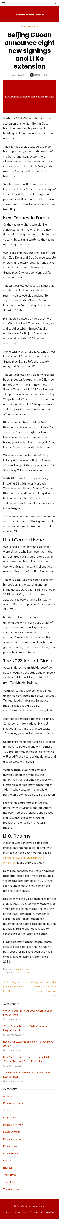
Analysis (7, 1096)
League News (10, 1117)
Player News (10, 1146)
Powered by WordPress (17, 1212)
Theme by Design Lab (43, 1212)
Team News (9, 1175)
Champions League (13, 1103)
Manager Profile (11, 1131)
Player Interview (12, 1139)
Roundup (8, 1167)
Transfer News (29, 26)
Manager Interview (13, 1124)
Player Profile (10, 1153)
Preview (7, 1160)
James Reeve (40, 74)
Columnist (8, 1110)
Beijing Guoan (22, 972)
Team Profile (10, 1182)
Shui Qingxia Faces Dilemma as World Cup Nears (14, 987)
